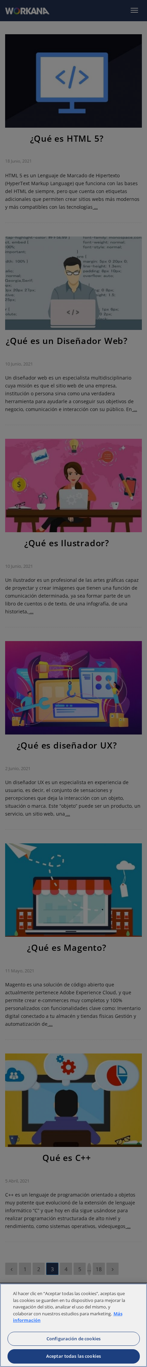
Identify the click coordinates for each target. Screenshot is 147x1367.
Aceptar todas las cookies (73, 1356)
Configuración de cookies (73, 1339)
